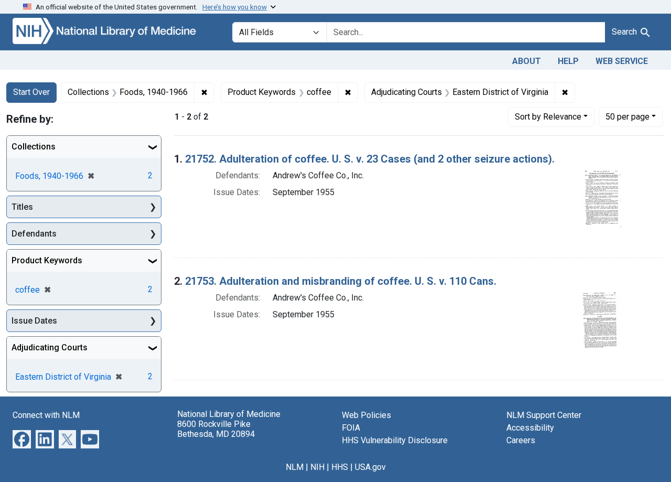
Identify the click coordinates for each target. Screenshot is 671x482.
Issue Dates (34, 321)
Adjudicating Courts (50, 347)
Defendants (34, 234)
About (526, 61)
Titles (22, 207)
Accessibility (530, 428)
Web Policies (366, 415)
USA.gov (370, 467)
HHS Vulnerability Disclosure (395, 440)
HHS (339, 467)
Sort (548, 117)
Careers (520, 440)
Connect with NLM (46, 415)
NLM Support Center (543, 415)
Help (568, 61)
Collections (34, 147)
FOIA (351, 428)
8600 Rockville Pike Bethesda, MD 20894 (216, 429)
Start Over (31, 92)
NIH (317, 467)
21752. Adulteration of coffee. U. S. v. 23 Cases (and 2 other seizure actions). (370, 159)
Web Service (622, 61)
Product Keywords (47, 260)
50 (627, 116)
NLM (295, 467)
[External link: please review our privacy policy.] (22, 439)
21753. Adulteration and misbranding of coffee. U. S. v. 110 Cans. (340, 281)
